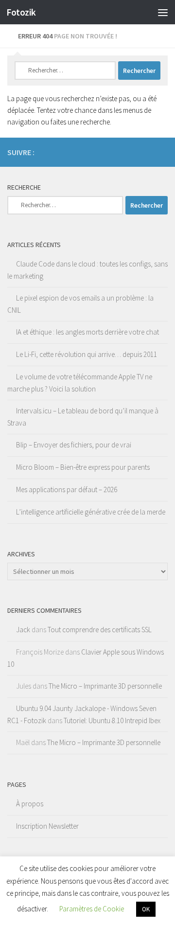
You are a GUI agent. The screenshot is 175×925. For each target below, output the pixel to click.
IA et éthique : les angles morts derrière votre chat (87, 332)
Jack (23, 629)
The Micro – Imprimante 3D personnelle (105, 686)
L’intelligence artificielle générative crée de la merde (90, 511)
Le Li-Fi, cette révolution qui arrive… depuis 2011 (86, 354)
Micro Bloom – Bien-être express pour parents (83, 467)
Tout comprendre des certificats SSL (100, 629)
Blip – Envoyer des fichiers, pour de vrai (73, 444)
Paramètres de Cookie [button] (91, 908)
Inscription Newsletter (47, 826)
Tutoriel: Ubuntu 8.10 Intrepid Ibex (112, 720)
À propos (29, 803)
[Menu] (163, 12)
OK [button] (146, 909)
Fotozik (21, 12)
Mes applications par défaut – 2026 (66, 489)
